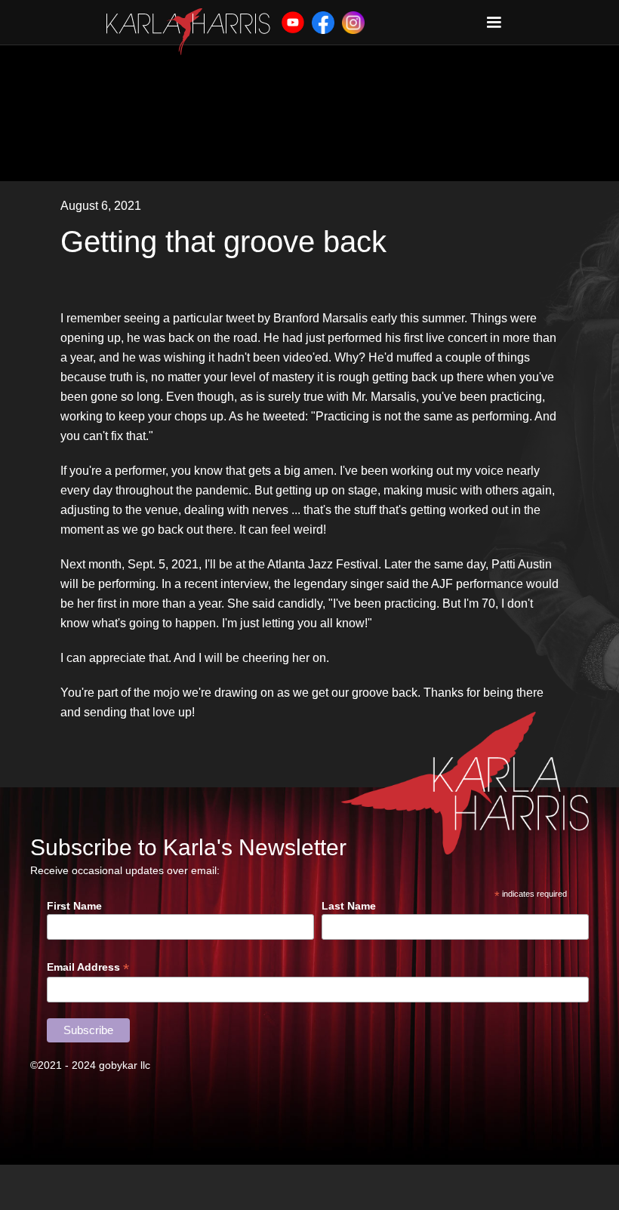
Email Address (88, 967)
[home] (188, 31)
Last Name (349, 906)
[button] (494, 23)
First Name (74, 906)
